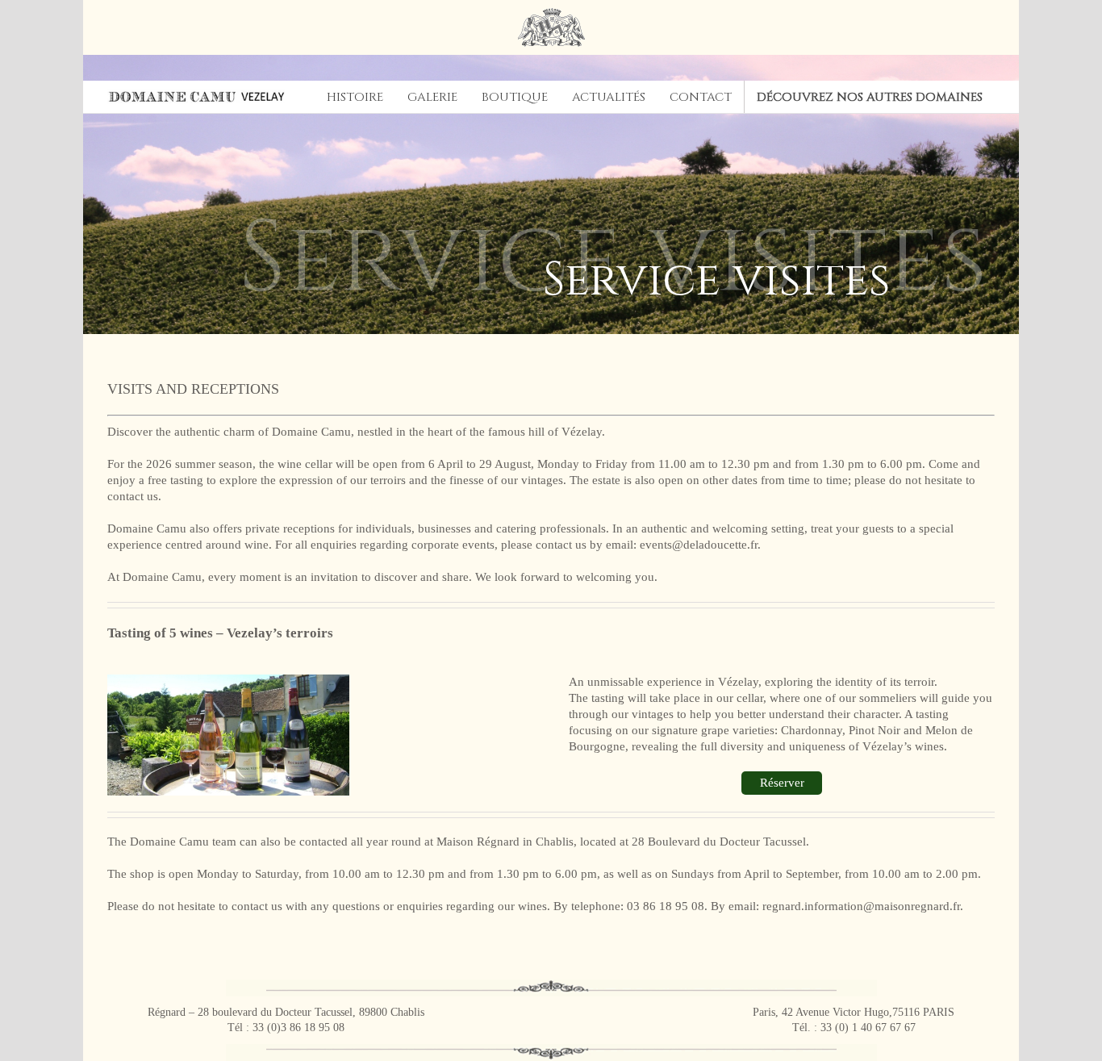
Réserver (782, 782)
